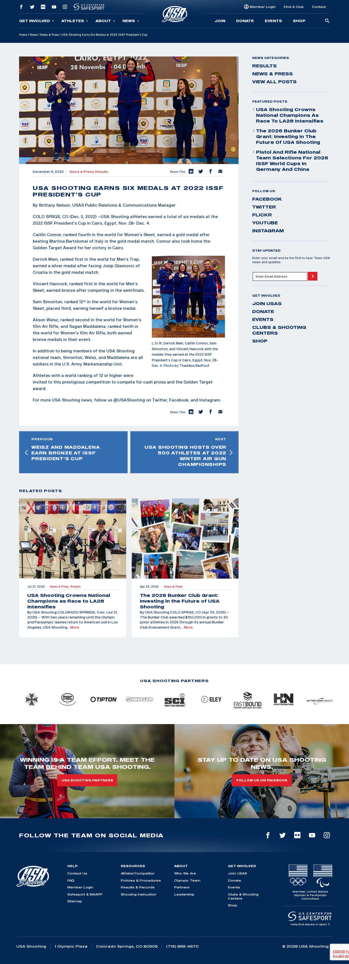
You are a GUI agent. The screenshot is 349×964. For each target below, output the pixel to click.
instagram (268, 230)
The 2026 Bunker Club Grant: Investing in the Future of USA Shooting (288, 136)
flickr (262, 214)
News (128, 21)
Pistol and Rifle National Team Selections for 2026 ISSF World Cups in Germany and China (292, 161)
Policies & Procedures (141, 880)
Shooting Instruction (138, 894)
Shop (299, 21)
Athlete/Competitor (138, 873)
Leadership (184, 894)
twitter (264, 206)
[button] (190, 171)
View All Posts (274, 81)
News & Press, (82, 171)
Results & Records (138, 887)
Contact (319, 6)
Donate (245, 21)
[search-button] (327, 21)
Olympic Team (187, 880)
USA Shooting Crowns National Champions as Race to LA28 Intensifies (289, 115)
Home (23, 34)
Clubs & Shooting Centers (279, 330)
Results (101, 171)
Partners (181, 887)
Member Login (263, 6)
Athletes (72, 21)
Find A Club (294, 6)
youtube (265, 222)
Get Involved (34, 21)
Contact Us (77, 873)
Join (220, 21)
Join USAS (267, 303)
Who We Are (185, 873)
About (103, 21)
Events (273, 21)
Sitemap (74, 901)
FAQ (70, 880)
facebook (267, 199)
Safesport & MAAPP (85, 894)
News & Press (49, 34)
